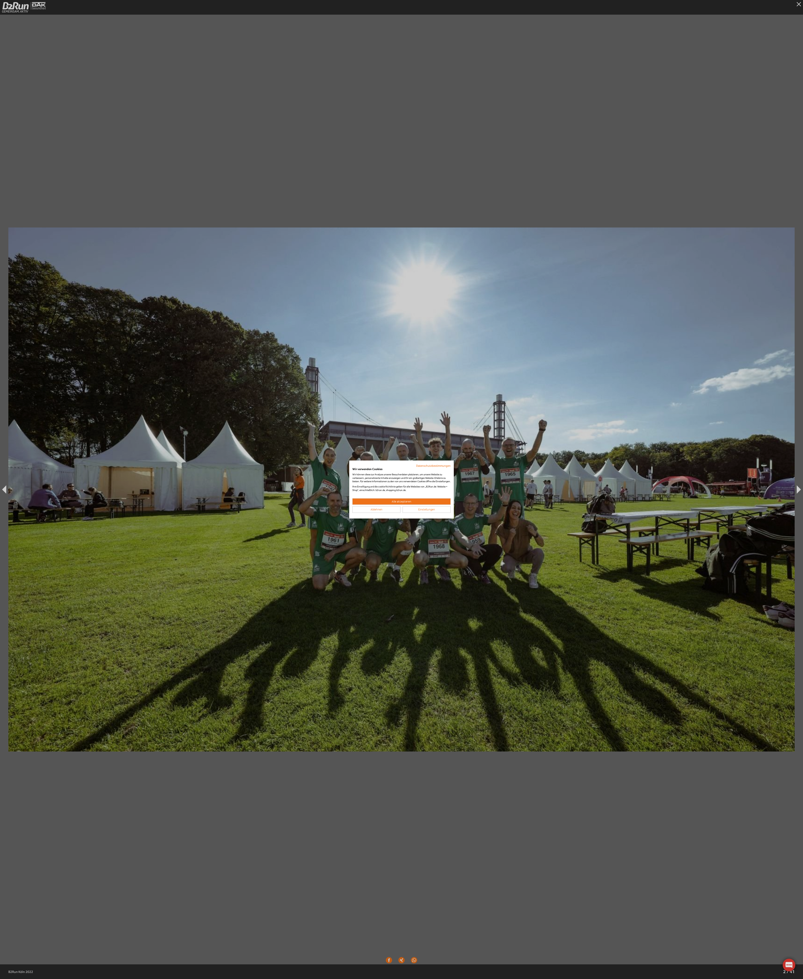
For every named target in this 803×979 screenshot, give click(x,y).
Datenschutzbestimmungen (433, 465)
